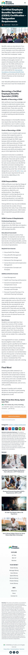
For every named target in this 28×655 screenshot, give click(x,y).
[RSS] (17, 652)
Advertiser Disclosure (22, 6)
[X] (14, 652)
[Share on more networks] (16, 428)
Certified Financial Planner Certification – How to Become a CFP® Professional (14, 471)
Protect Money (14, 581)
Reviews (14, 560)
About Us (14, 591)
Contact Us (14, 596)
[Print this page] (23, 428)
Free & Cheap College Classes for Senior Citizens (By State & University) (14, 534)
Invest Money (14, 583)
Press (14, 593)
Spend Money (14, 575)
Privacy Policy (7, 649)
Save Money (14, 573)
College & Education (13, 6)
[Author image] (3, 25)
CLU (22, 171)
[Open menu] (23, 2)
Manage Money (14, 570)
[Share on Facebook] (6, 428)
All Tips (14, 555)
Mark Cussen (7, 24)
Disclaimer (22, 649)
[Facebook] (10, 652)
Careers (6, 6)
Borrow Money (14, 578)
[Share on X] (3, 428)
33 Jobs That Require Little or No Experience (14, 513)
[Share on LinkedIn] (13, 428)
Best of (14, 558)
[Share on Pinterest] (9, 428)
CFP (18, 171)
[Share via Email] (20, 428)
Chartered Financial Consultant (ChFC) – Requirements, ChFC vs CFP (14, 492)
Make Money (14, 568)
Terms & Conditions (14, 649)
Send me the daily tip (14, 416)
